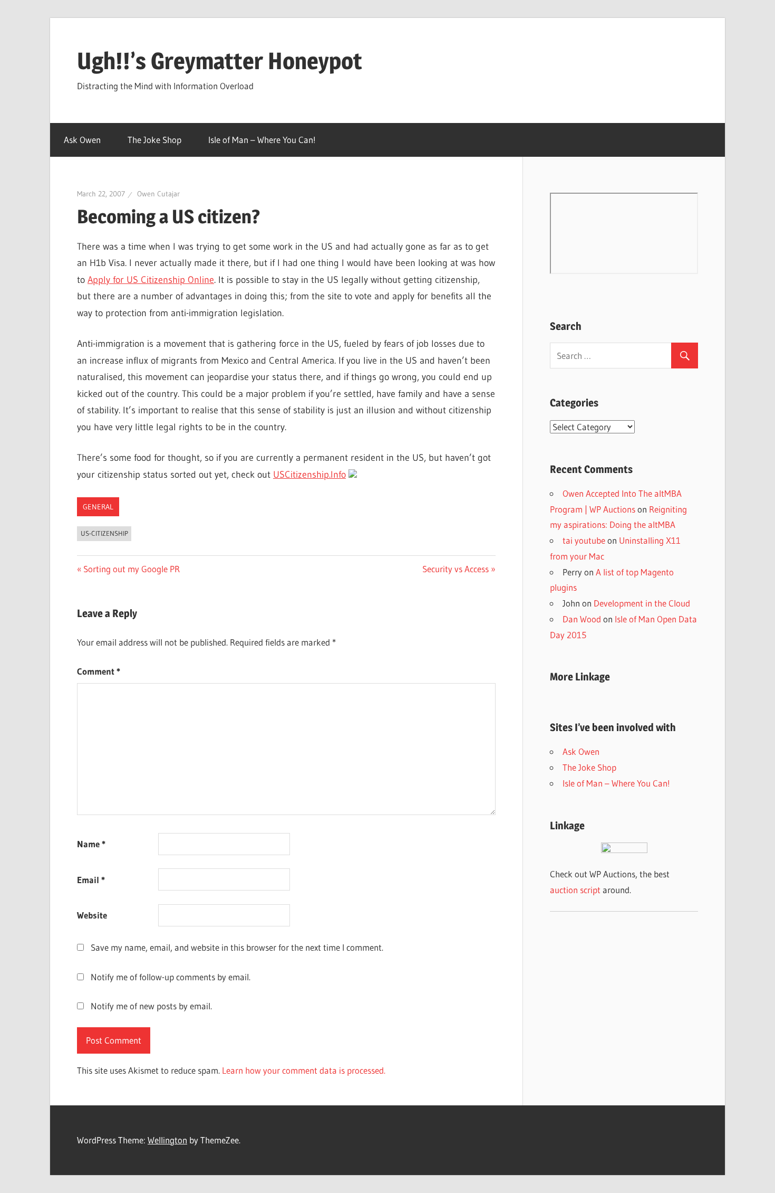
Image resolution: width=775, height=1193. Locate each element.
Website (92, 915)
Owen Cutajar (158, 193)
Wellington (167, 1139)
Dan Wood (582, 618)
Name (91, 843)
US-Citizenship (104, 533)
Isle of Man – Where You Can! (262, 139)
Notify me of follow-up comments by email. (170, 976)
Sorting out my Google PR (131, 568)
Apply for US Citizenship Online (151, 280)
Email (91, 879)
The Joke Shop (154, 139)
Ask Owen (82, 139)
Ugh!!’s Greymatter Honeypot (219, 60)
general (98, 507)
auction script (575, 889)
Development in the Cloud (642, 603)
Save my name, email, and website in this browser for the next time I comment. (237, 947)
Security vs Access (455, 568)
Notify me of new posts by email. (151, 1005)
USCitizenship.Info (309, 474)
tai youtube (584, 540)
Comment (98, 671)
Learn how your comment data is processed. (303, 1070)
